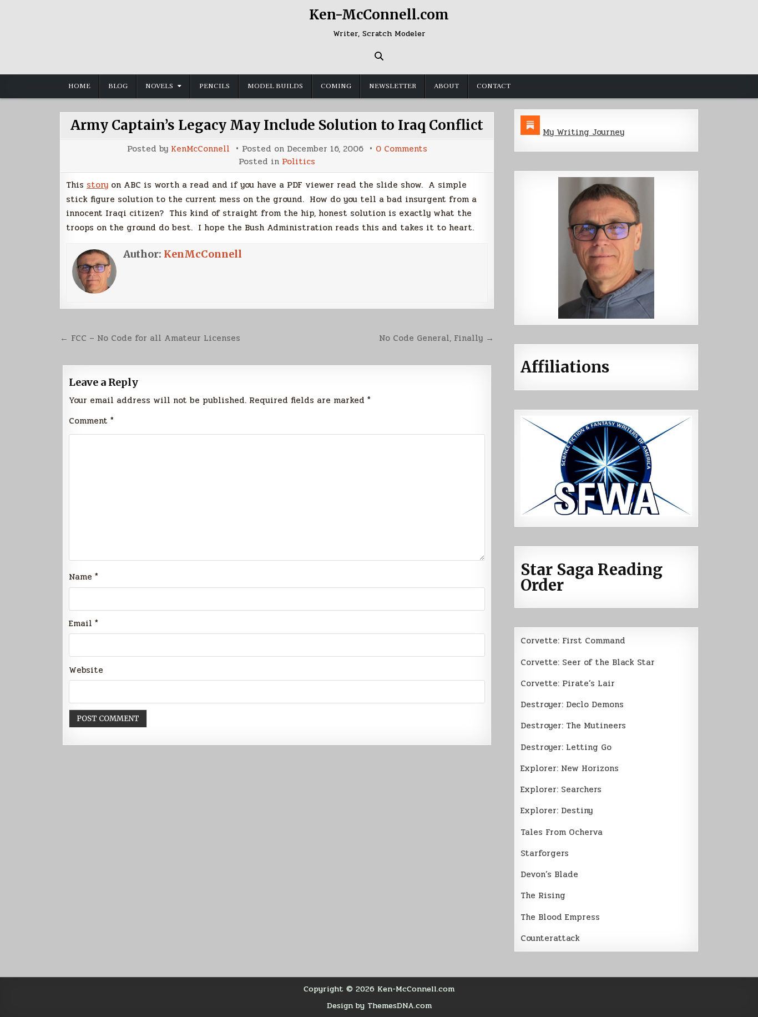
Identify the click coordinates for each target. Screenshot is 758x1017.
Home (79, 86)
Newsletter (392, 86)
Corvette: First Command (573, 640)
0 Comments (401, 149)
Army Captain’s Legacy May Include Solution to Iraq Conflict (276, 125)
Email (83, 623)
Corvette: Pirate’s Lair (568, 683)
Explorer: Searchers (561, 789)
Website (86, 670)
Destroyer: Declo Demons (572, 704)
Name (83, 576)
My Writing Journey (583, 132)
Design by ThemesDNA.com (379, 1005)
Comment (91, 420)
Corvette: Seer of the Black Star (588, 662)
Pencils (214, 86)
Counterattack (550, 938)
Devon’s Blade (549, 874)
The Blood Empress (560, 917)
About (446, 86)
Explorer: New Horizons (570, 768)
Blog (118, 86)
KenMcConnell (200, 149)
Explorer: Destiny (557, 810)
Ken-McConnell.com (379, 14)
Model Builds (275, 86)
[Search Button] (379, 56)
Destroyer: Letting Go (566, 747)
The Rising (543, 895)
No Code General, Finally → (436, 338)
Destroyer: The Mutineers (573, 725)
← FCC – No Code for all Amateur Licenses (150, 338)
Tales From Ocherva (562, 832)
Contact (494, 86)
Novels (159, 86)
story (97, 185)
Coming (336, 86)
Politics (298, 162)
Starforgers (545, 853)
